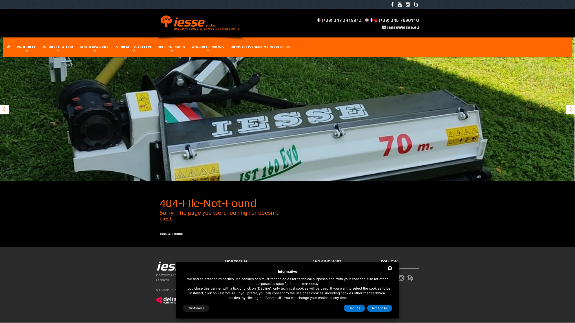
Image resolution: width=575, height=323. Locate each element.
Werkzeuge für (58, 47)
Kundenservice (94, 47)
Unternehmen (171, 47)
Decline (354, 308)
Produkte (26, 47)
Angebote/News (208, 47)
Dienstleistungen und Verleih (260, 47)
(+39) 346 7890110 (399, 20)
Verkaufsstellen (133, 47)
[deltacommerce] (166, 299)
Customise (196, 308)
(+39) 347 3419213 (342, 20)
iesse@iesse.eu (403, 27)
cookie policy (309, 284)
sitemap (162, 290)
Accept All (380, 308)
